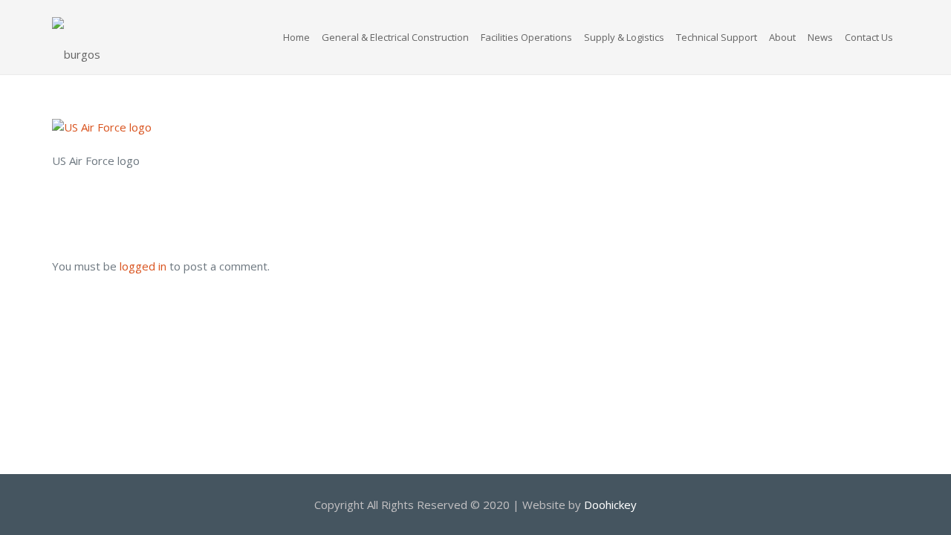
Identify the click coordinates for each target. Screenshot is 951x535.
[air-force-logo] (102, 127)
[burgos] (76, 37)
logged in (143, 266)
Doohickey (610, 504)
